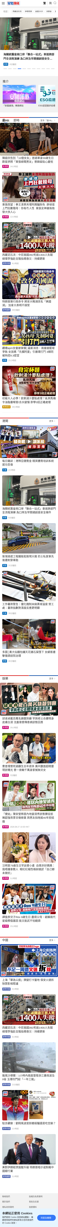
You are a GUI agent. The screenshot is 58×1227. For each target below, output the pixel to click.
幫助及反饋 (34, 1202)
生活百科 (7, 64)
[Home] (13, 3)
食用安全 (6, 407)
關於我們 (6, 1202)
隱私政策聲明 (8, 1207)
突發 (4, 360)
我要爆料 (33, 1207)
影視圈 (5, 166)
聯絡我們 (6, 1196)
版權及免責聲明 (36, 1196)
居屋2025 (39, 11)
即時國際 (6, 310)
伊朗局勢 (28, 11)
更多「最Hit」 (46, 120)
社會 (4, 470)
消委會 (49, 11)
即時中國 (6, 263)
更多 (51, 421)
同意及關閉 (46, 1218)
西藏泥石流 (17, 11)
